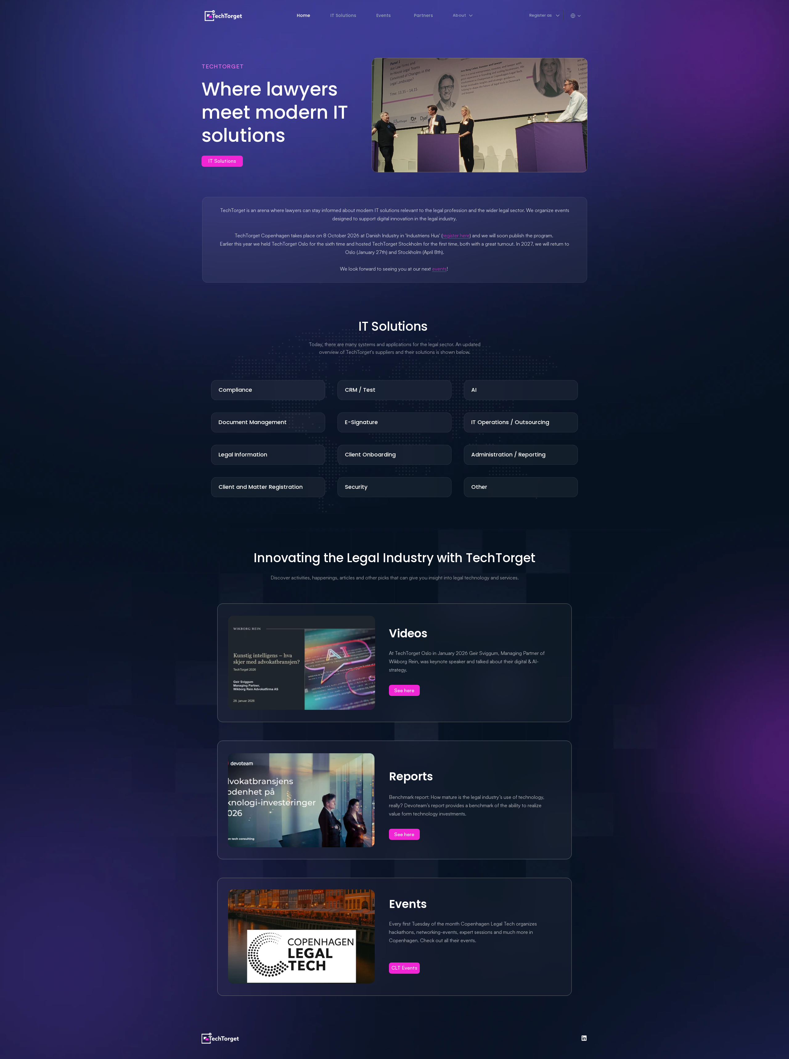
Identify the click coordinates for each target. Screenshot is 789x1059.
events (439, 269)
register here (456, 235)
